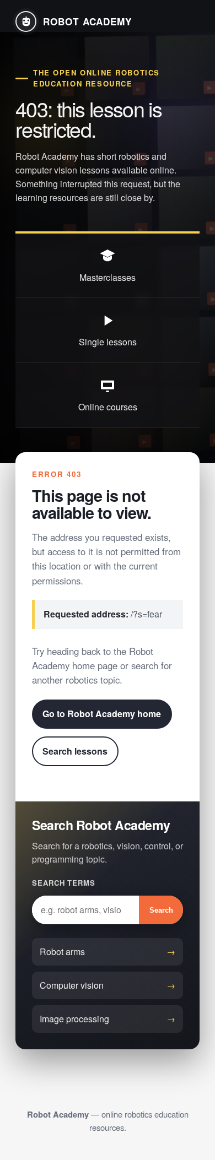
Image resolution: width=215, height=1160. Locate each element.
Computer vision (72, 985)
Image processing (74, 1018)
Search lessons (75, 751)
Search (161, 910)
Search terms (63, 882)
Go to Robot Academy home (101, 713)
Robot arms (62, 951)
